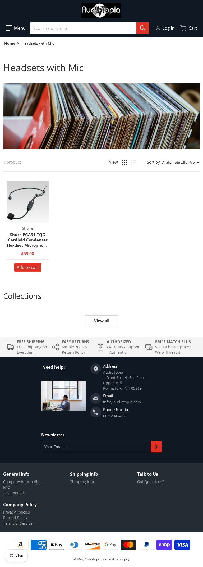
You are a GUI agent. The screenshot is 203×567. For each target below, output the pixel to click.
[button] (15, 28)
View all (101, 321)
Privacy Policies (16, 512)
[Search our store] (142, 28)
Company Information (22, 481)
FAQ (6, 487)
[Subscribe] (156, 446)
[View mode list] (134, 162)
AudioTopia (92, 559)
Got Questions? (150, 481)
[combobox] (89, 28)
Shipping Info (82, 481)
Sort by (153, 162)
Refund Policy (15, 517)
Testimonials (14, 492)
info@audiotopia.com (122, 401)
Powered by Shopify (116, 559)
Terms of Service (18, 523)
